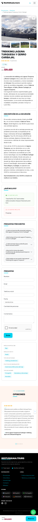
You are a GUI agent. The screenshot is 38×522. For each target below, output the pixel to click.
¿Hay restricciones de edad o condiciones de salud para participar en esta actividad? (18, 252)
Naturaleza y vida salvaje (21, 373)
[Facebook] (2, 503)
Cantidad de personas (11, 306)
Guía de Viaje (7, 480)
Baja (6, 348)
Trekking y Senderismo (11, 360)
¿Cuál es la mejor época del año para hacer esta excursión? (17, 244)
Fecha (6, 299)
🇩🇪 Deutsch (17, 496)
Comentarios (8, 314)
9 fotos (32, 38)
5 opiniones (13, 60)
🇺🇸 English (16, 493)
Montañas (8, 376)
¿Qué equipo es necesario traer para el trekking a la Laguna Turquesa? (17, 259)
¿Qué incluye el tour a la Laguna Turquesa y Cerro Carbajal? (18, 237)
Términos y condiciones (28, 478)
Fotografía (8, 373)
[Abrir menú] (34, 3)
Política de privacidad (28, 475)
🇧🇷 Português (27, 493)
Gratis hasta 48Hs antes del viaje (14, 367)
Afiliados (5, 485)
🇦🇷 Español (6, 493)
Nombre (6, 276)
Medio (7, 354)
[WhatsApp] (33, 512)
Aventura (12, 10)
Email (5, 284)
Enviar (8, 335)
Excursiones (4, 10)
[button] (35, 411)
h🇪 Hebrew (28, 496)
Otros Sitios (6, 478)
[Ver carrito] (30, 3)
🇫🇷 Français (6, 496)
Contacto (6, 483)
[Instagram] (5, 503)
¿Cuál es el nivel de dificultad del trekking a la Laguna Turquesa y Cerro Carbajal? (18, 231)
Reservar (31, 518)
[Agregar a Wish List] (33, 18)
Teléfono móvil (9, 291)
